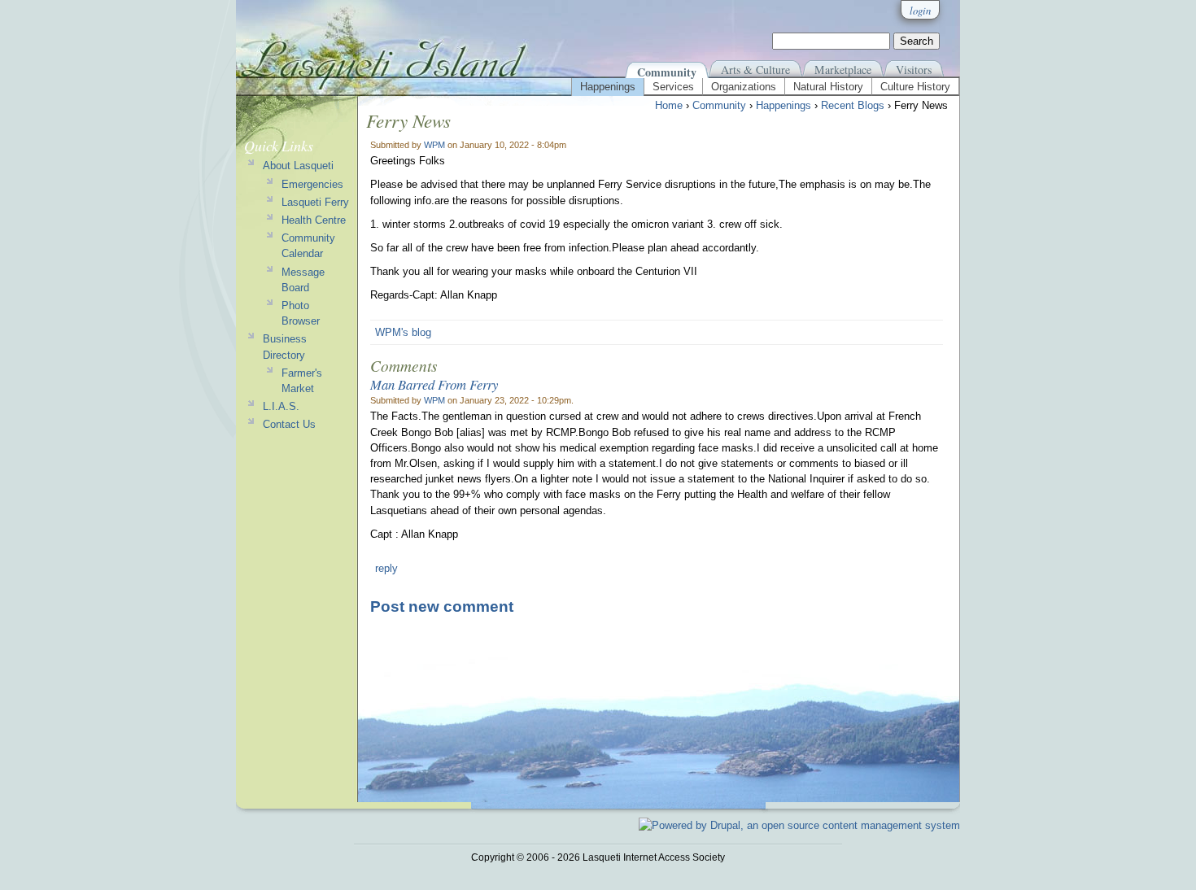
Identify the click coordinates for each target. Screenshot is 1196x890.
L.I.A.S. (281, 406)
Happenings (607, 87)
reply (386, 568)
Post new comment (441, 606)
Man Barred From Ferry (434, 384)
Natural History (828, 87)
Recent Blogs (852, 105)
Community (666, 72)
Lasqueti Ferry (315, 202)
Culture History (915, 87)
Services (673, 87)
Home (669, 105)
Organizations (743, 87)
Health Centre (314, 220)
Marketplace (842, 69)
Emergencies (312, 184)
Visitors (914, 69)
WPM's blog (403, 332)
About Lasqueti (298, 165)
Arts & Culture (755, 69)
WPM (434, 145)
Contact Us (289, 424)
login (920, 10)
